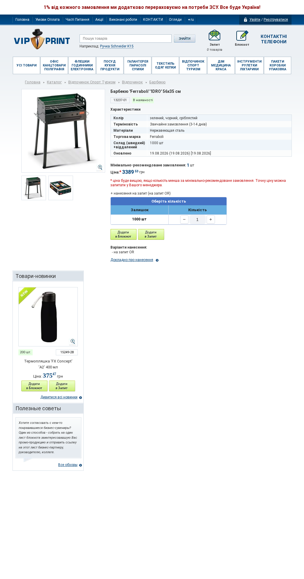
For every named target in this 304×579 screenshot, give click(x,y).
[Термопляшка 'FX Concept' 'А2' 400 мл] (48, 316)
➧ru (191, 20)
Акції (99, 20)
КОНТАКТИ (153, 20)
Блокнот (242, 45)
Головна (22, 20)
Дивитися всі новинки (58, 397)
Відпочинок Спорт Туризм (91, 82)
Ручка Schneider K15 (117, 46)
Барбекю (157, 82)
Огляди (175, 20)
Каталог (54, 82)
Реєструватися (276, 20)
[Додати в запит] (62, 386)
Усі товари (27, 65)
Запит (214, 47)
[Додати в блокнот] (123, 234)
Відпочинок (132, 82)
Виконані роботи (123, 20)
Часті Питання (77, 20)
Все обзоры (67, 465)
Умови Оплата (47, 20)
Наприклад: (107, 46)
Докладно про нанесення (131, 260)
